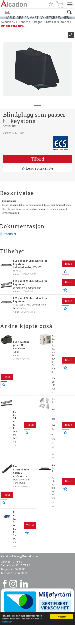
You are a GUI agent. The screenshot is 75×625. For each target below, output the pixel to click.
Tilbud (37, 159)
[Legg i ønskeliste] (65, 271)
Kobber (23, 22)
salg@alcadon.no (27, 556)
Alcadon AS (8, 22)
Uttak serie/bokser (57, 22)
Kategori (37, 22)
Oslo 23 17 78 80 (11, 561)
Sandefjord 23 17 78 (14, 565)
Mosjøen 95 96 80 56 (14, 573)
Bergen (6, 569)
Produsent (9, 234)
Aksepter (62, 616)
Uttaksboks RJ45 (12, 25)
